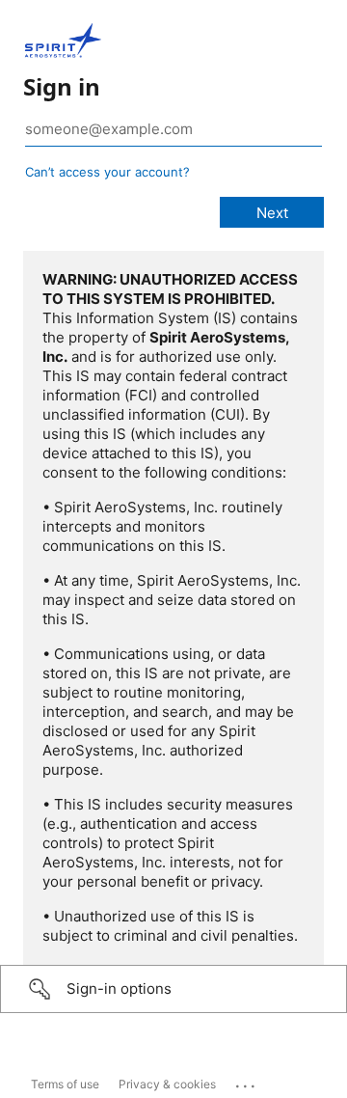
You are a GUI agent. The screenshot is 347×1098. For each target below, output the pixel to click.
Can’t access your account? (107, 171)
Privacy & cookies (167, 1084)
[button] (173, 989)
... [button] (246, 1081)
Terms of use (65, 1084)
